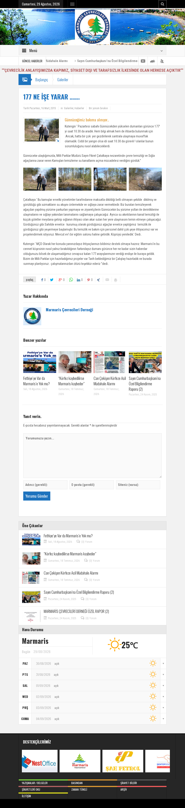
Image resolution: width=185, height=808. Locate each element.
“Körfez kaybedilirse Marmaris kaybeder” (71, 380)
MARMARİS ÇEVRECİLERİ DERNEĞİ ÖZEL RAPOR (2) (76, 611)
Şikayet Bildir (128, 783)
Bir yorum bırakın (98, 108)
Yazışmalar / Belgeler (35, 783)
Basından (77, 783)
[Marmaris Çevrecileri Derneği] (92, 26)
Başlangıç (41, 79)
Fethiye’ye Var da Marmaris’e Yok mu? (36, 380)
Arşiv (123, 789)
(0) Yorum (86, 541)
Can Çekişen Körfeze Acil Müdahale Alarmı (110, 380)
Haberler (79, 108)
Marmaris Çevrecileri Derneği (69, 309)
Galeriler (62, 79)
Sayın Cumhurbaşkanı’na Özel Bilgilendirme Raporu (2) (96, 61)
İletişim (26, 796)
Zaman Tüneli (79, 789)
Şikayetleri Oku (31, 789)
